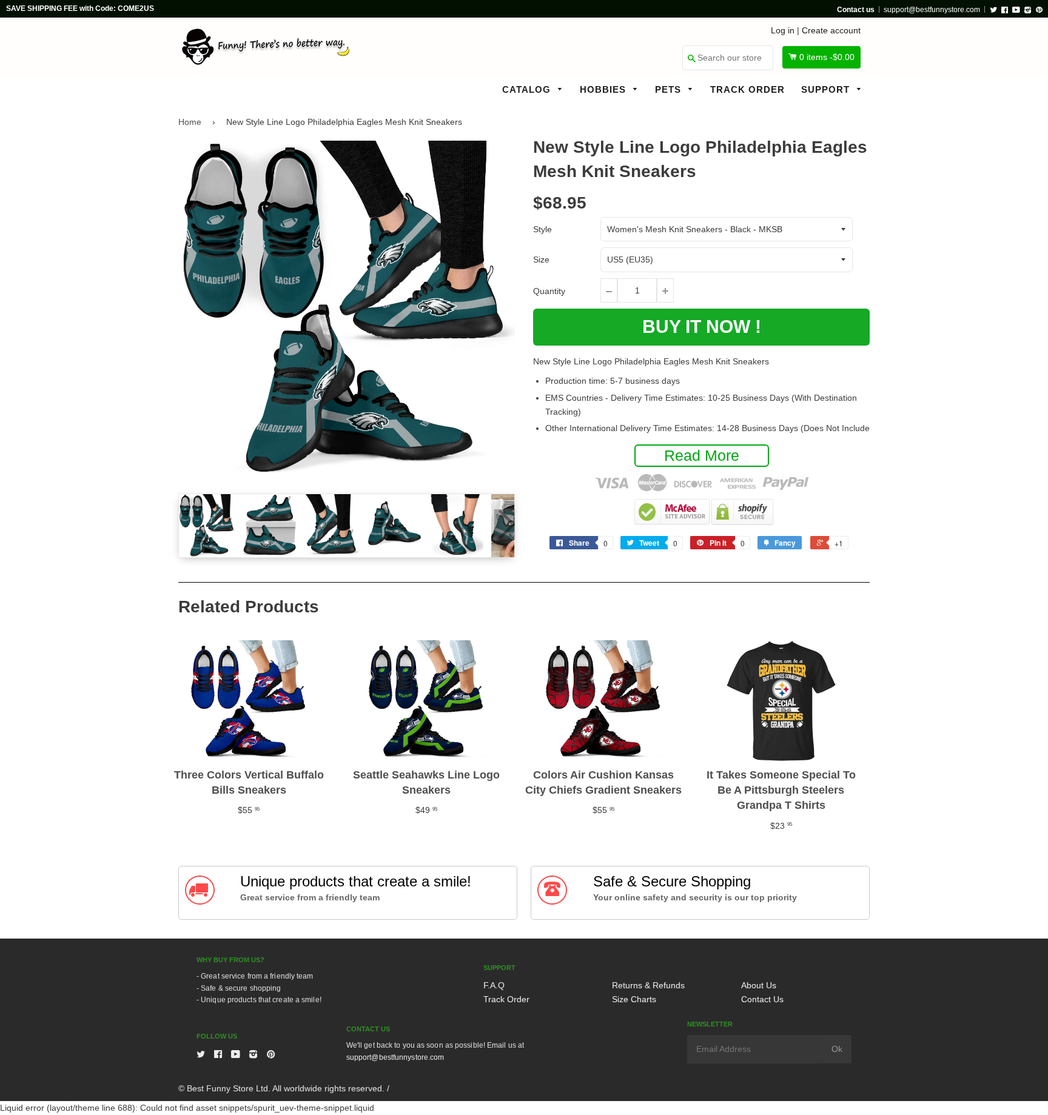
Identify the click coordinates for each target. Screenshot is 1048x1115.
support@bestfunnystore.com (932, 9)
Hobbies (604, 89)
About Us (758, 985)
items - (827, 57)
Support (827, 89)
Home (189, 122)
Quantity (549, 291)
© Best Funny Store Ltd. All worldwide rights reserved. (281, 1088)
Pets (669, 89)
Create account (831, 30)
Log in (782, 30)
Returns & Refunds (648, 985)
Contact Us (762, 999)
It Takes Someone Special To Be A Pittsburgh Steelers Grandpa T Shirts (781, 790)
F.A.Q (494, 985)
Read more (701, 455)
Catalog (528, 89)
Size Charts (634, 999)
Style (542, 229)
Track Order (747, 89)
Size (541, 259)
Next (504, 524)
